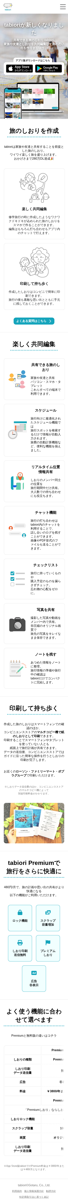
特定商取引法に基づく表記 (34, 1197)
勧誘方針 (51, 1191)
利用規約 (17, 1191)
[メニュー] (63, 7)
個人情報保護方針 (34, 1191)
